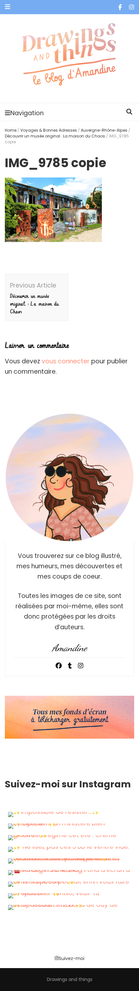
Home (10, 130)
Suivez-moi (71, 958)
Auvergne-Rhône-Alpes (104, 130)
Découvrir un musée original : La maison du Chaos (55, 136)
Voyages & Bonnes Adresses (48, 130)
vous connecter (66, 361)
